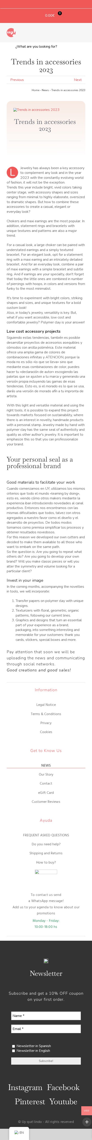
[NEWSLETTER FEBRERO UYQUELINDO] (36, 109)
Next (78, 79)
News (45, 90)
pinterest (30, 1101)
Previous (17, 79)
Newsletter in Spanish (33, 1046)
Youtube (63, 1101)
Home (35, 90)
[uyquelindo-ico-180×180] (11, 29)
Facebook (63, 1087)
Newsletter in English (33, 1050)
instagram (25, 1087)
